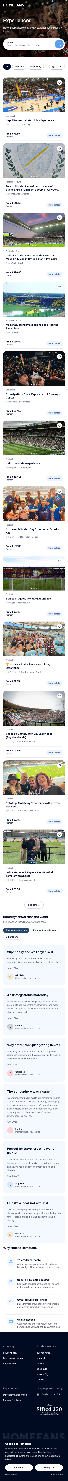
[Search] (59, 44)
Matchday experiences (15, 1394)
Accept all (48, 1467)
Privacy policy (10, 1352)
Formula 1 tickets (12, 1400)
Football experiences (16, 930)
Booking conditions (13, 1358)
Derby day (35, 66)
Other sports (12, 936)
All (7, 66)
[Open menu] (62, 5)
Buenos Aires (43, 1352)
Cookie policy (57, 1474)
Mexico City (42, 1374)
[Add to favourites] (59, 82)
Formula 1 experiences (44, 930)
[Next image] (61, 95)
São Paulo (42, 1368)
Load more (34, 904)
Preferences (11, 1474)
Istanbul (41, 1358)
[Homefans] (13, 5)
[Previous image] (7, 95)
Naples (40, 1363)
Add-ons (19, 66)
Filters (59, 66)
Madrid (40, 1379)
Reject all (19, 1467)
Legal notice (9, 1363)
